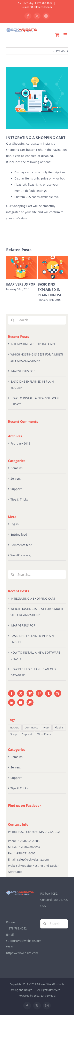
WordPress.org (20, 555)
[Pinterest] (39, 693)
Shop (13, 734)
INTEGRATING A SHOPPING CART (32, 344)
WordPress (44, 734)
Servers (15, 478)
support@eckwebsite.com (37, 7)
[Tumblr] (48, 693)
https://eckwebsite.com (22, 953)
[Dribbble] (57, 693)
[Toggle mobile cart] (57, 35)
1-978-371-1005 (24, 853)
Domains (16, 468)
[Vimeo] (30, 693)
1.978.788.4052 (16, 928)
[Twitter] (20, 693)
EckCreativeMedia (45, 995)
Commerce (31, 727)
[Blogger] (20, 702)
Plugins (59, 727)
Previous (62, 51)
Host (46, 727)
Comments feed (21, 545)
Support (16, 489)
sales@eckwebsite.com (33, 859)
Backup (14, 727)
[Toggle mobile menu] (66, 35)
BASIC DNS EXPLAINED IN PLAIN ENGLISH (50, 289)
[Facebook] (11, 693)
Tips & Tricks (19, 499)
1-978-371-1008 (28, 841)
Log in (14, 524)
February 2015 (20, 443)
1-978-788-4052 (29, 847)
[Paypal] (30, 702)
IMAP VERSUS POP (20, 284)
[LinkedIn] (11, 702)
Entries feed (18, 534)
